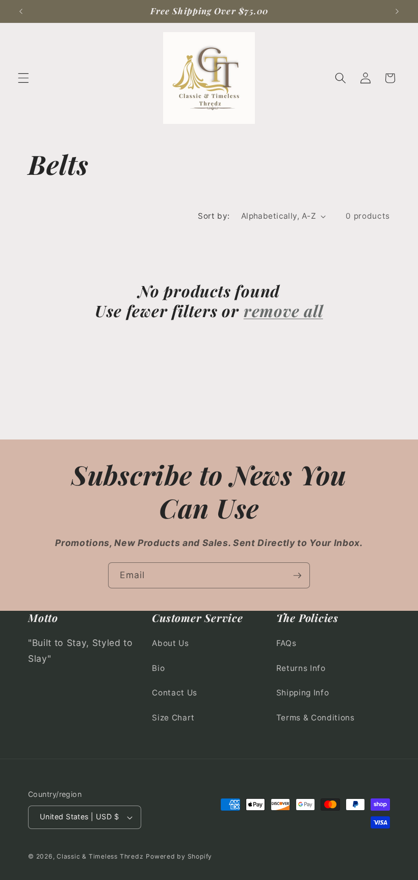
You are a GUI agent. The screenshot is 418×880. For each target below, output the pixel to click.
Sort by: (214, 216)
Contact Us (174, 692)
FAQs (286, 643)
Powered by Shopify (179, 856)
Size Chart (173, 717)
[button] (23, 78)
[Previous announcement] (21, 11)
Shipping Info (302, 692)
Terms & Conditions (315, 717)
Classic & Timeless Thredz (100, 856)
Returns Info (301, 668)
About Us (170, 643)
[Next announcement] (397, 11)
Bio (158, 668)
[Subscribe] (297, 575)
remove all (283, 311)
